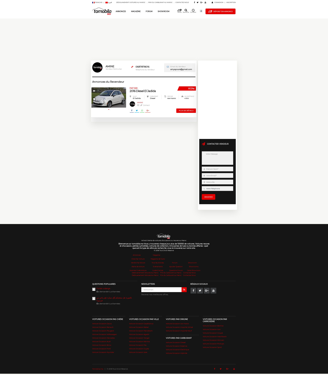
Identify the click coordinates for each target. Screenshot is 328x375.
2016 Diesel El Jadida (143, 90)
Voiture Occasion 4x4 (212, 329)
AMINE (140, 102)
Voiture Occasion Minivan (213, 340)
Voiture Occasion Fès (137, 345)
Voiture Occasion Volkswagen (104, 334)
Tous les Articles (158, 263)
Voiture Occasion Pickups (213, 344)
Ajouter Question (176, 267)
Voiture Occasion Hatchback (215, 336)
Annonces (121, 11)
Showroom (163, 11)
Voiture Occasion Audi (101, 341)
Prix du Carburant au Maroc (160, 2)
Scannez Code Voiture (138, 270)
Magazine (135, 11)
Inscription (231, 2)
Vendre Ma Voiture (138, 263)
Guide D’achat (157, 270)
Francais (99, 2)
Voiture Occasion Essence (176, 346)
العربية (110, 2)
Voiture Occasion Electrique (177, 350)
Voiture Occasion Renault (102, 327)
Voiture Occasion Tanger (139, 338)
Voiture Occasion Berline (213, 326)
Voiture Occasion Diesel (176, 342)
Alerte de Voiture (138, 267)
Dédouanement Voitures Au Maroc (130, 2)
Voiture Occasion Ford (101, 349)
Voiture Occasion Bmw (101, 345)
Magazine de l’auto (158, 259)
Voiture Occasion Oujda (139, 349)
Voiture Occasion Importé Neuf (179, 331)
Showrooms (193, 267)
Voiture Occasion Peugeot (103, 331)
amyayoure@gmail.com (181, 69)
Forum (149, 11)
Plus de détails (186, 111)
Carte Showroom (193, 270)
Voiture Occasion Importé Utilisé (179, 327)
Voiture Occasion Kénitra (139, 341)
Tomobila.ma (97, 369)
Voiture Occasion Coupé (213, 333)
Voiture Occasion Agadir (139, 334)
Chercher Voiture (138, 259)
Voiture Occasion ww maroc (177, 324)
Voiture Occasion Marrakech (141, 331)
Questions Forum (176, 270)
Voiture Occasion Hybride (176, 353)
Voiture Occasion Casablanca (141, 324)
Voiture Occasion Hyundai (103, 352)
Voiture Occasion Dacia (102, 324)
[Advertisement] (77, 36)
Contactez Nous (182, 2)
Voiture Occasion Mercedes (103, 338)
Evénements (158, 267)
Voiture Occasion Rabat (139, 327)
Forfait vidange (103, 288)
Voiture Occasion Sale (138, 352)
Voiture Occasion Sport (212, 347)
